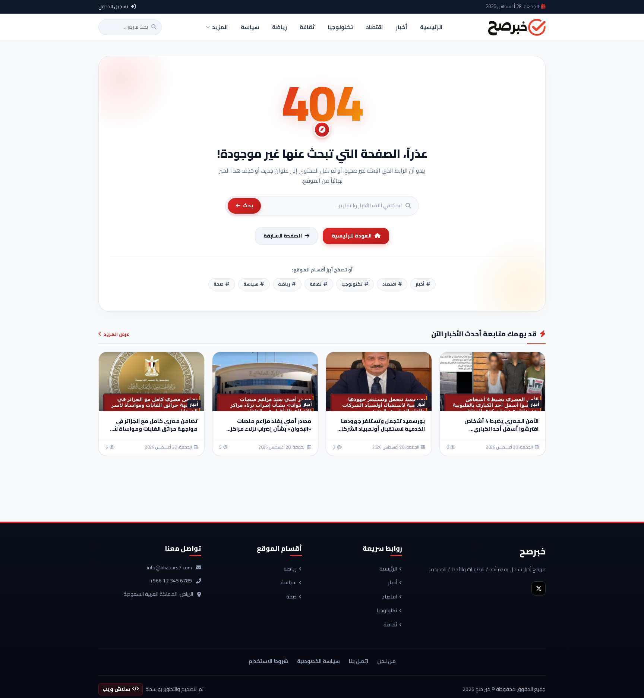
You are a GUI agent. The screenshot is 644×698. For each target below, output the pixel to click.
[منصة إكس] (538, 588)
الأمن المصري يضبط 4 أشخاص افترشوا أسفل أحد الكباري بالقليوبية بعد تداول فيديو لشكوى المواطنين (495, 432)
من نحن (386, 661)
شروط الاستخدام (268, 661)
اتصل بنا (358, 661)
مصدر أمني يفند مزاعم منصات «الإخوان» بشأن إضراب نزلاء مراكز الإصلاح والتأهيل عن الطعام (270, 428)
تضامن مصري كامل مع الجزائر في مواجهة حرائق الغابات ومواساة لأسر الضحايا (152, 428)
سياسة (289, 582)
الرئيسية (388, 569)
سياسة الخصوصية (318, 661)
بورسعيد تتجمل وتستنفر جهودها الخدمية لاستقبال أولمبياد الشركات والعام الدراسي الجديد (381, 428)
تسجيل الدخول (113, 7)
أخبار (392, 582)
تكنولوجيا (386, 610)
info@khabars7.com (169, 567)
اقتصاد (389, 596)
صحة (291, 596)
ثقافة (390, 624)
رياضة (290, 569)
